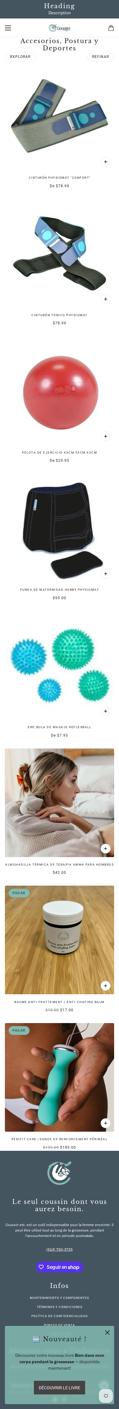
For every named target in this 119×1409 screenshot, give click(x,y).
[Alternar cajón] (8, 27)
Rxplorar (20, 57)
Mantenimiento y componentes (59, 1297)
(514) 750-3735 (59, 1249)
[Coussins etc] (59, 27)
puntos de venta (59, 1325)
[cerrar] (107, 1333)
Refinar (100, 57)
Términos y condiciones (59, 1307)
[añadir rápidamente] (105, 986)
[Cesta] (111, 28)
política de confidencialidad (59, 1316)
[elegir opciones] (105, 162)
